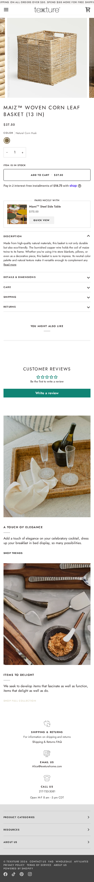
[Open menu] (10, 10)
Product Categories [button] (19, 817)
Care (7, 287)
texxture (13, 861)
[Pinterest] (22, 874)
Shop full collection (19, 700)
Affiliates (81, 861)
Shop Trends (13, 553)
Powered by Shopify (18, 868)
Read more (9, 264)
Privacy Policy (14, 865)
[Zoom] (15, 89)
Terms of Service (39, 865)
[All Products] (47, 614)
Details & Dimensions (19, 277)
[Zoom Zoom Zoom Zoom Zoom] (47, 58)
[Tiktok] (13, 874)
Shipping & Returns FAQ (47, 742)
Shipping (10, 297)
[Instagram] (30, 874)
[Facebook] (5, 874)
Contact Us (38, 861)
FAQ (51, 861)
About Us (60, 865)
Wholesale (64, 861)
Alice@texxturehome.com (47, 766)
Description (12, 236)
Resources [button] (11, 829)
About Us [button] (10, 842)
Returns (9, 306)
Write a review (47, 393)
